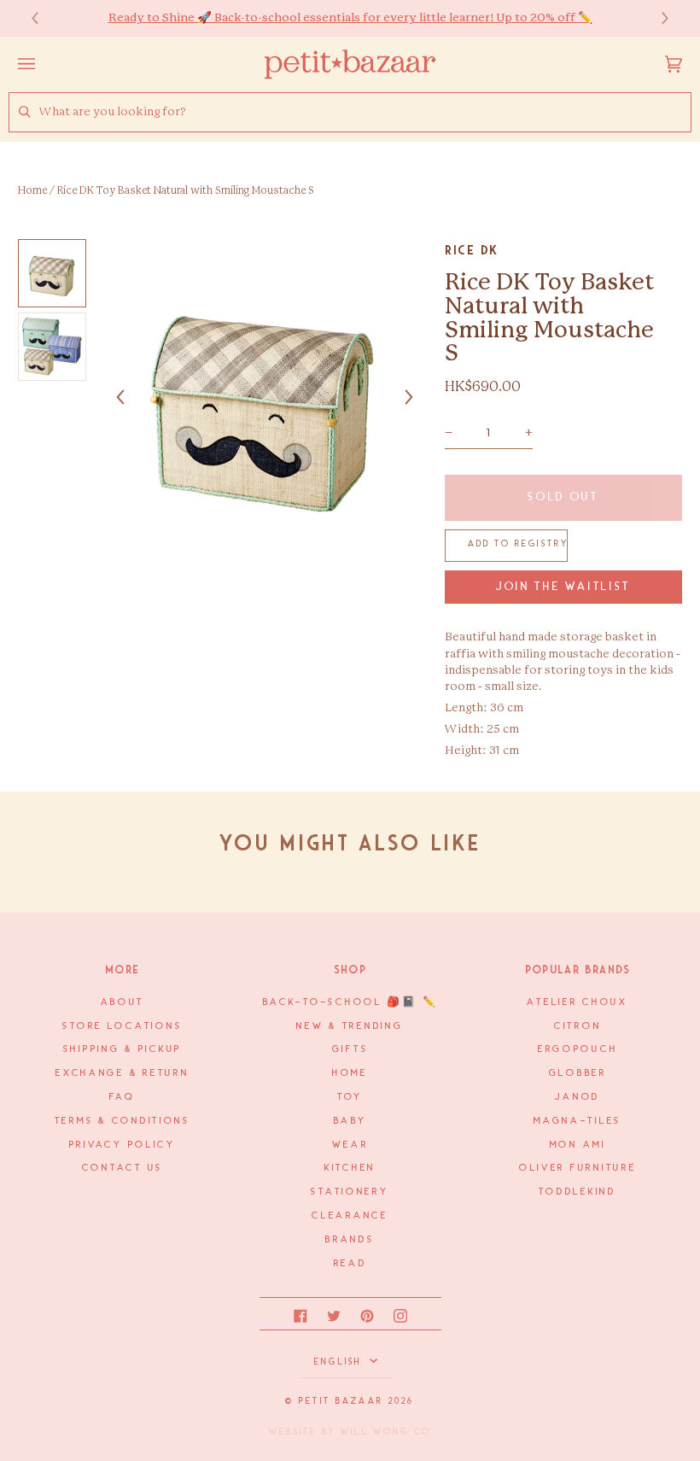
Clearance (350, 1216)
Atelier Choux (577, 1002)
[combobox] (364, 112)
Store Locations (122, 1026)
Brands (349, 1240)
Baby (350, 1121)
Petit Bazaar (341, 1401)
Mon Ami (578, 1145)
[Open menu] (43, 64)
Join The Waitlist (563, 587)
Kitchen (350, 1168)
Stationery (349, 1192)
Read (350, 1264)
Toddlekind (577, 1192)
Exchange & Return (122, 1073)
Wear (350, 1145)
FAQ (122, 1097)
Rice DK (472, 250)
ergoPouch (578, 1049)
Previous (43, 18)
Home (32, 190)
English (340, 1362)
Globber (578, 1073)
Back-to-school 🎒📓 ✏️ (350, 1002)
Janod (577, 1097)
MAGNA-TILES (577, 1121)
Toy (350, 1097)
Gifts (350, 1049)
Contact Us (122, 1168)
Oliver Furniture (578, 1168)
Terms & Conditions (122, 1121)
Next (656, 18)
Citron (577, 1026)
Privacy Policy (122, 1145)
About (123, 1002)
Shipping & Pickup (122, 1049)
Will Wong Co (386, 1432)
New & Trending (349, 1026)
